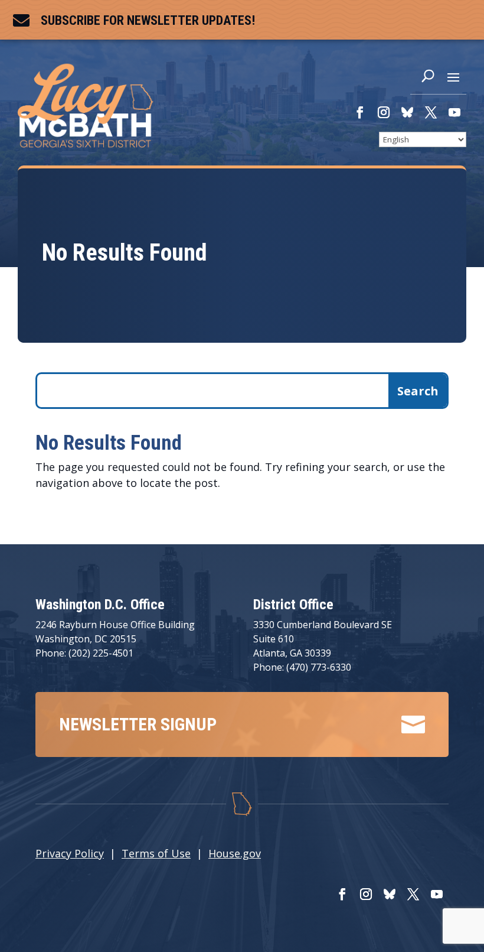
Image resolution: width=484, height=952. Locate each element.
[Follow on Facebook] (360, 112)
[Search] (428, 78)
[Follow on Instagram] (383, 112)
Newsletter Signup (138, 724)
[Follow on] (407, 112)
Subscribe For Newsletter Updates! (148, 20)
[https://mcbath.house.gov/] (85, 144)
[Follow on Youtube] (454, 112)
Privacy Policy (69, 853)
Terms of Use (156, 853)
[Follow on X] (431, 112)
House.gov (234, 853)
